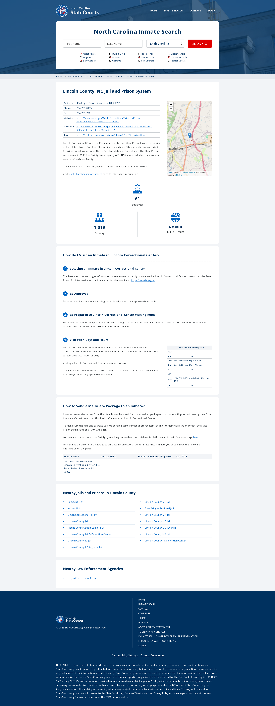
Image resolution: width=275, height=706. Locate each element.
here (196, 437)
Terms (142, 618)
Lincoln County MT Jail (157, 534)
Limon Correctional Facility (83, 514)
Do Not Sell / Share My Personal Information (168, 636)
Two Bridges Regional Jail (159, 508)
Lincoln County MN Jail (158, 514)
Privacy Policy (161, 693)
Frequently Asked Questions (157, 641)
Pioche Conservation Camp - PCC (86, 527)
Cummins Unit (76, 501)
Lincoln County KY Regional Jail (85, 547)
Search (198, 43)
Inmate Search (173, 10)
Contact (195, 10)
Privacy (143, 622)
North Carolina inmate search (85, 174)
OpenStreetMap (189, 172)
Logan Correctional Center (83, 578)
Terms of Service (133, 693)
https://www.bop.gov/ (143, 280)
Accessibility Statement (154, 627)
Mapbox (179, 175)
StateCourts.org (77, 11)
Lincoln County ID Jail (80, 540)
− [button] (171, 109)
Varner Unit (74, 508)
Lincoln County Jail (78, 521)
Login (211, 10)
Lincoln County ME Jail (157, 501)
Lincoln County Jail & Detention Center (89, 534)
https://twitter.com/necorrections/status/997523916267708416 (111, 135)
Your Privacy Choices (152, 631)
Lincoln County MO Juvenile (160, 527)
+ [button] (171, 104)
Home (153, 10)
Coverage (144, 613)
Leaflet (170, 172)
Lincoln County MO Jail (157, 521)
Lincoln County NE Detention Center (165, 540)
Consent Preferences (152, 655)
